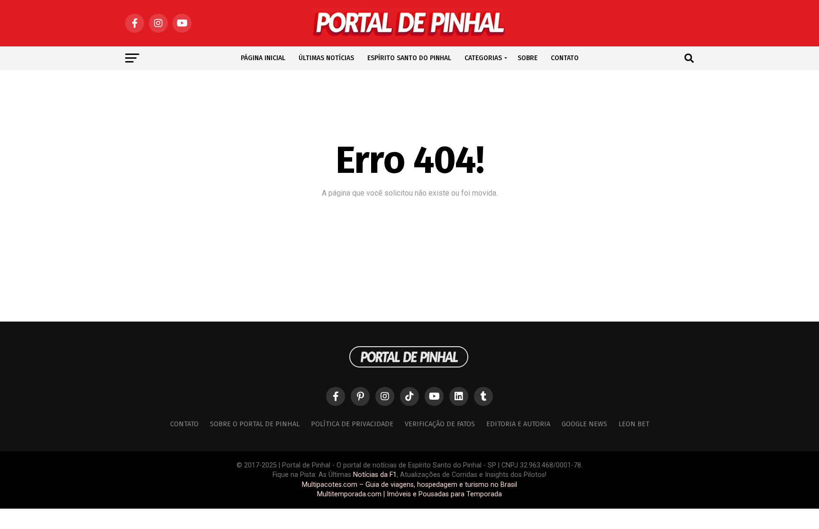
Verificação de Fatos (440, 424)
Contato (184, 424)
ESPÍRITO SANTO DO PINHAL (409, 58)
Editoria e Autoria (518, 424)
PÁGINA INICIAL (263, 58)
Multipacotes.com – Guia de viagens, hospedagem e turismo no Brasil (409, 485)
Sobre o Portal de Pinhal (255, 424)
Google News (584, 424)
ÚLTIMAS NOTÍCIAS (326, 58)
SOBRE (527, 58)
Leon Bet (634, 424)
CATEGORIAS (483, 58)
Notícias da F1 (375, 475)
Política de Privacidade (352, 424)
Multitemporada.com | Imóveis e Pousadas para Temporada (409, 494)
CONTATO (565, 58)
